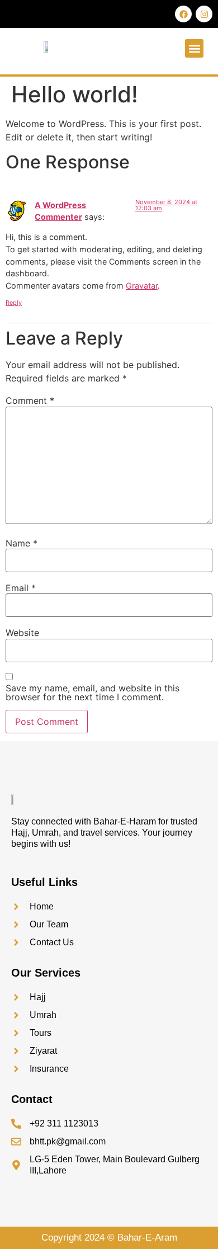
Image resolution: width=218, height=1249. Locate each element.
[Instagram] (204, 14)
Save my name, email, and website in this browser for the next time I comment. (92, 692)
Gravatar (142, 285)
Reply (14, 303)
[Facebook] (183, 14)
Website (22, 632)
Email (21, 587)
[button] (194, 48)
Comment (30, 400)
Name (21, 543)
